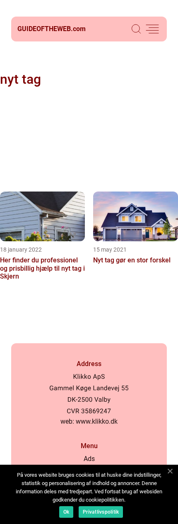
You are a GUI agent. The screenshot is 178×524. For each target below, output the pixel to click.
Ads (89, 459)
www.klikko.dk (97, 421)
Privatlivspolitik (101, 512)
